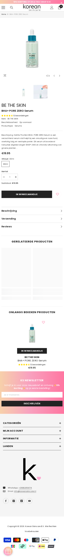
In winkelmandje (27, 194)
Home (3, 14)
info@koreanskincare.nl (25, 491)
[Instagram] (14, 501)
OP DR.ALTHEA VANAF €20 (32, 2)
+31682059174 (25, 488)
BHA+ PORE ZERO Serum (32, 360)
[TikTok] (21, 501)
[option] (32, 2)
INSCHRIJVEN (32, 403)
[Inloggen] (51, 7)
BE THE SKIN (13, 105)
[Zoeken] (11, 7)
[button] (54, 75)
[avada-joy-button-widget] (8, 551)
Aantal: (4, 171)
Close (61, 3)
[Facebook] (6, 501)
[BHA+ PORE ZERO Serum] (32, 333)
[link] (16, 293)
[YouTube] (29, 501)
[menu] (3, 7)
